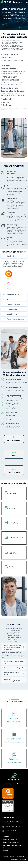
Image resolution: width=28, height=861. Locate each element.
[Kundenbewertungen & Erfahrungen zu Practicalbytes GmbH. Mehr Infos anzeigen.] (8, 811)
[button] (27, 2)
